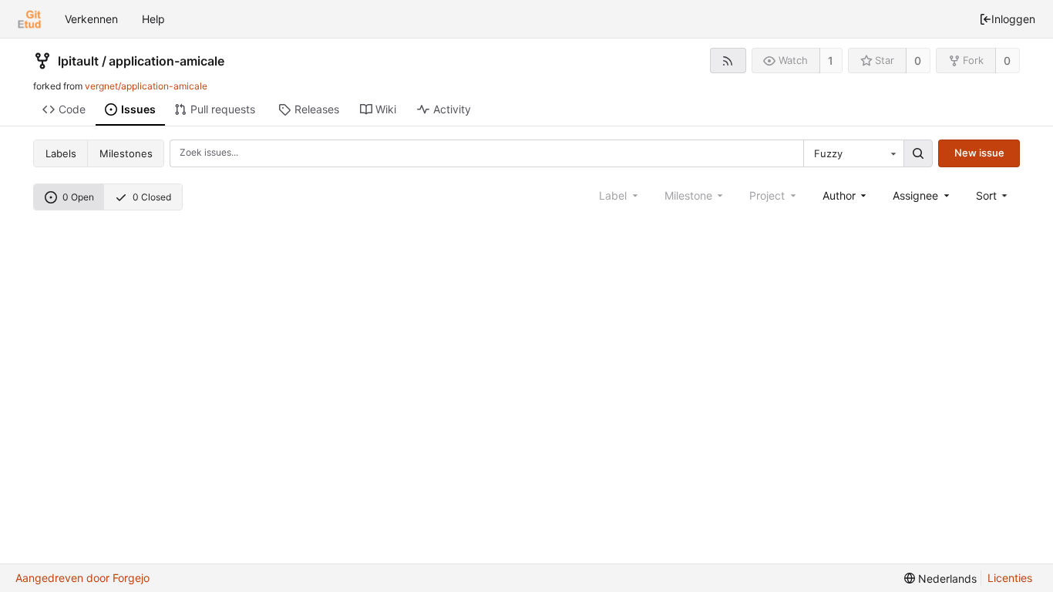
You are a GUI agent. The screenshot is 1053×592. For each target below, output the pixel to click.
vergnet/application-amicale (146, 86)
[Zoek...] (918, 153)
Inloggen (1013, 18)
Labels (60, 153)
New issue (979, 152)
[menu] (993, 195)
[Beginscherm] (29, 19)
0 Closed (152, 197)
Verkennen (91, 18)
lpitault (78, 61)
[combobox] (853, 153)
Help (153, 18)
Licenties (1009, 577)
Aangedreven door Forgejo (82, 577)
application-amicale (166, 61)
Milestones (126, 153)
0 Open (78, 197)
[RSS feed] (728, 60)
